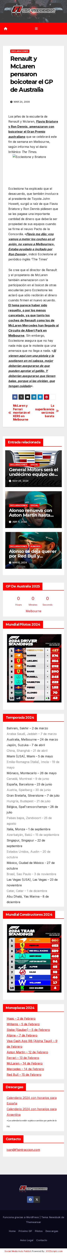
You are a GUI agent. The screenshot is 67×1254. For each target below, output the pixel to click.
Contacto (41, 1240)
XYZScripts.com (54, 1251)
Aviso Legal (26, 1240)
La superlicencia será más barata (44, 411)
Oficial (34, 465)
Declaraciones (19, 51)
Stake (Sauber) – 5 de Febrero (28, 1030)
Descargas (52, 1231)
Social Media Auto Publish (17, 1251)
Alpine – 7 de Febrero (22, 1035)
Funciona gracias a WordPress (21, 1217)
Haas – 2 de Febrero (21, 1018)
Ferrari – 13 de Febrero (23, 1058)
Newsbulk (54, 1217)
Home (12, 1231)
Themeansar (33, 1222)
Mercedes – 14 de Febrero (25, 1069)
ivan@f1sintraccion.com (23, 1150)
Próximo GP (25, 1231)
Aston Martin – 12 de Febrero (27, 1052)
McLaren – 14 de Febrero (25, 1063)
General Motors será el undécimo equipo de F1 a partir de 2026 (33, 474)
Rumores (35, 546)
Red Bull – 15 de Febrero (24, 1074)
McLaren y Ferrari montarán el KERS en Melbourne (21, 412)
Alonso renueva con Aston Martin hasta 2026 (30, 515)
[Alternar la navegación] (36, 28)
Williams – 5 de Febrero (23, 1024)
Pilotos (39, 1231)
